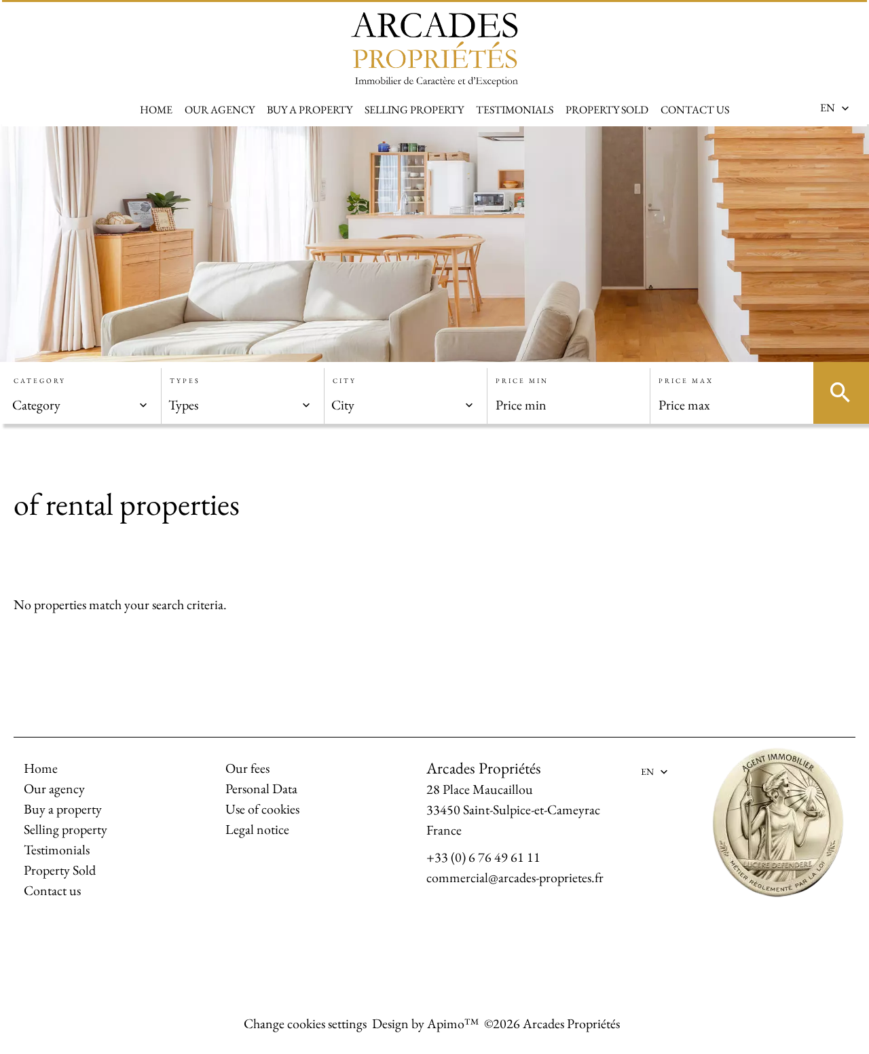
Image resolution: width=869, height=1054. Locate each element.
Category (40, 380)
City (344, 380)
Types (185, 380)
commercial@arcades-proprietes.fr (515, 877)
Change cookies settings (305, 1023)
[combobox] (80, 404)
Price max (686, 380)
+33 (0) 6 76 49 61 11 (483, 857)
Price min (522, 380)
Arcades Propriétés (483, 767)
